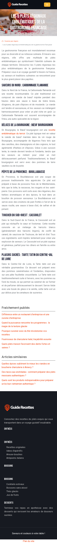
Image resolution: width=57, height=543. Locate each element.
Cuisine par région (11, 41)
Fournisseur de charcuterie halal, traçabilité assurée (26, 339)
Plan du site (28, 541)
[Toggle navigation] (47, 4)
